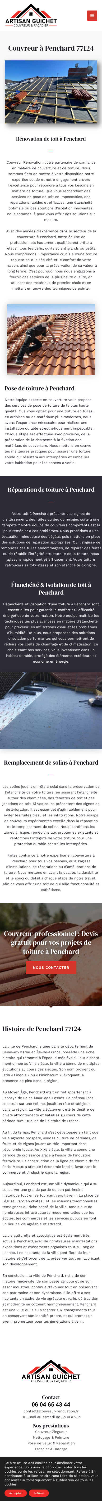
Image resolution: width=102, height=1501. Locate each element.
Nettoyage (42, 1437)
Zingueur (59, 1432)
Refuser (38, 1493)
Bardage (60, 1449)
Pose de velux (40, 1443)
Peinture (62, 1437)
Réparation (65, 1443)
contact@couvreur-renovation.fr (51, 1411)
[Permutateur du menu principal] (92, 16)
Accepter (15, 1493)
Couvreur (43, 1432)
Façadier (42, 1449)
